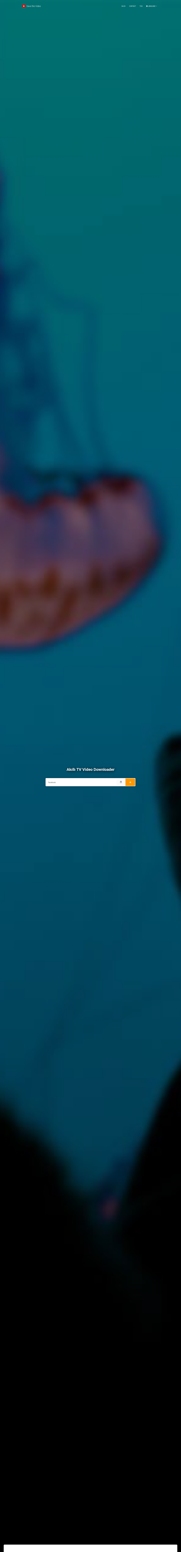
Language (152, 6)
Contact (132, 6)
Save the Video (33, 6)
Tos (141, 6)
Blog (123, 6)
